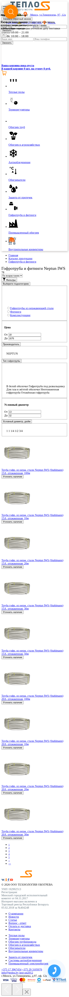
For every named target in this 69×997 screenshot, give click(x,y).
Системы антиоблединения (25, 960)
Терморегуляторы (19, 938)
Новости (13, 916)
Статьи (12, 919)
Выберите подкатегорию (16, 283)
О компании (15, 913)
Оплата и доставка (19, 926)
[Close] (3, 35)
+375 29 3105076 (32, 969)
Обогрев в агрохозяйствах (24, 944)
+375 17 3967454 (11, 969)
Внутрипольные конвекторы (25, 951)
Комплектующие (20, 315)
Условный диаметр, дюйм (16, 421)
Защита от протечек (20, 957)
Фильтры (10, 280)
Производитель (11, 344)
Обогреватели (16, 948)
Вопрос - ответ (17, 923)
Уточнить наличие (12, 476)
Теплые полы (16, 935)
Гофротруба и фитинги (22, 261)
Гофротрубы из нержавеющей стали (32, 308)
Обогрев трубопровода (22, 941)
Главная (13, 255)
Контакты (14, 929)
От (6, 334)
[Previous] (6, 989)
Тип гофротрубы (11, 361)
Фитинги (15, 311)
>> (9, 864)
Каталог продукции (20, 258)
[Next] (17, 989)
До (6, 338)
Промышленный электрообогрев (28, 963)
